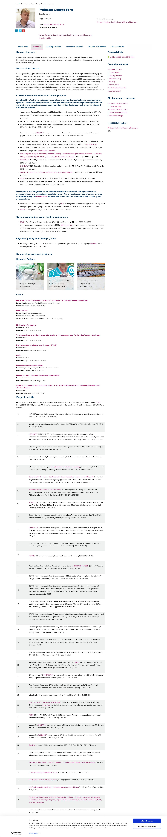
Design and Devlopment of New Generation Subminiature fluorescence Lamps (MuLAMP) (61, 477)
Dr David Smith (113, 72)
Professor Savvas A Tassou (118, 109)
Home (16, 4)
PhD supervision (117, 47)
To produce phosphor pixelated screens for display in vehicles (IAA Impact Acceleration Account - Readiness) (58, 335)
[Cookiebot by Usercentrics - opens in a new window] (16, 833)
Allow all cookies (147, 821)
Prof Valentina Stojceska (117, 88)
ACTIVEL (32, 556)
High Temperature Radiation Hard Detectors (45, 702)
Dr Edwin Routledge (115, 115)
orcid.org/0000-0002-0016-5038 (122, 57)
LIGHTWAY (24, 166)
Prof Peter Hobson (115, 69)
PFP (62, 203)
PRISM (22, 210)
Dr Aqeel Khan (113, 85)
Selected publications (97, 47)
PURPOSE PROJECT (81, 566)
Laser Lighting (22, 310)
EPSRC (98, 402)
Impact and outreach (74, 47)
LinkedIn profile (45, 38)
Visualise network (114, 91)
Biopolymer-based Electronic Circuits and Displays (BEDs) (38, 375)
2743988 (70, 157)
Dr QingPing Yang (114, 106)
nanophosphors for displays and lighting (65, 467)
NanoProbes (33, 528)
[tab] (23, 47)
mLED (18, 355)
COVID (22, 178)
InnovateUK (46, 705)
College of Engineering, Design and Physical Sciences (116, 22)
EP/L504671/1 (66, 225)
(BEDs (77, 662)
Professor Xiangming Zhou (118, 103)
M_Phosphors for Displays (26, 325)
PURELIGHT (24, 160)
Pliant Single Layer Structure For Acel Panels (45, 490)
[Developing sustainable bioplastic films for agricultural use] (91, 276)
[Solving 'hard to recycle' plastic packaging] (30, 276)
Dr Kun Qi (111, 82)
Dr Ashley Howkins (115, 75)
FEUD (22, 222)
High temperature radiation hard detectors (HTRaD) (36, 345)
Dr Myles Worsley (114, 78)
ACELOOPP (33, 434)
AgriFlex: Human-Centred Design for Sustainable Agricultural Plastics (46, 172)
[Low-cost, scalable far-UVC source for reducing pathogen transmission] (61, 276)
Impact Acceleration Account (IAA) (29, 365)
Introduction (23, 47)
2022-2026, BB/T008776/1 (56, 157)
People (23, 4)
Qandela (93, 243)
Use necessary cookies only (147, 826)
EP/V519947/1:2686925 (47, 150)
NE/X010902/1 (91, 144)
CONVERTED (48, 675)
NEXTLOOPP (41, 196)
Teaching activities (53, 47)
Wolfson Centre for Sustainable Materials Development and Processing (65, 35)
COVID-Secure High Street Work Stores (43, 772)
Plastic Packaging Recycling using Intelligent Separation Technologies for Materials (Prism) (52, 300)
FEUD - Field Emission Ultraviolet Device (43, 780)
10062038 (39, 133)
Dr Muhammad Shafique (117, 112)
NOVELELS (33, 502)
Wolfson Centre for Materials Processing (123, 128)
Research (37, 47)
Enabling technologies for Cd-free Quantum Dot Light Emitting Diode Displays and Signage (62, 762)
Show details (33, 833)
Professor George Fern (36, 4)
